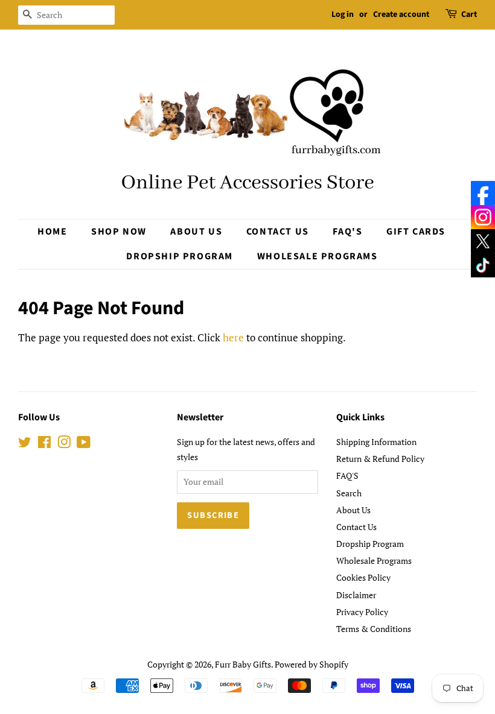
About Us (196, 231)
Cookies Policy (363, 577)
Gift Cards (416, 231)
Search (349, 493)
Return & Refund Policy (380, 458)
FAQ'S (347, 231)
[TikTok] (483, 265)
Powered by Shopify (311, 664)
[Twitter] (483, 241)
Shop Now (119, 231)
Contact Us (277, 231)
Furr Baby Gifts (243, 664)
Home (52, 231)
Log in (342, 14)
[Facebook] (483, 193)
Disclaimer (356, 595)
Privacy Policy (362, 612)
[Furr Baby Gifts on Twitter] (24, 444)
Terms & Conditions (373, 628)
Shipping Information (376, 441)
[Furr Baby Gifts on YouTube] (84, 444)
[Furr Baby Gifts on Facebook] (44, 444)
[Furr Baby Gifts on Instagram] (64, 444)
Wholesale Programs (317, 256)
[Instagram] (483, 217)
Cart (469, 14)
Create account (401, 14)
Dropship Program (179, 256)
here (233, 337)
